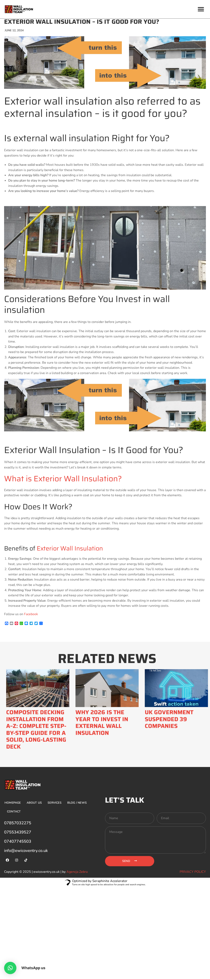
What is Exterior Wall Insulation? (63, 479)
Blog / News (77, 803)
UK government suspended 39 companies (169, 719)
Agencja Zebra (77, 872)
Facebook (31, 614)
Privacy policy (193, 872)
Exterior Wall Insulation (70, 548)
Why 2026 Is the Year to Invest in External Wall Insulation (101, 722)
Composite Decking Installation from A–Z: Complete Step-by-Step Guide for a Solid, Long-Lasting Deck (36, 729)
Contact (14, 811)
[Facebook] (7, 860)
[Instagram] (16, 860)
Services (55, 803)
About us (34, 803)
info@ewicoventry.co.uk (26, 850)
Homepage (13, 803)
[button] (201, 9)
